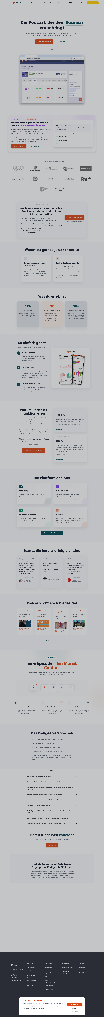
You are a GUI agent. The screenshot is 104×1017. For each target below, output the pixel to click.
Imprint (76, 1011)
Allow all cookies (75, 1004)
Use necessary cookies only (74, 1007)
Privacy (73, 1011)
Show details (74, 1008)
